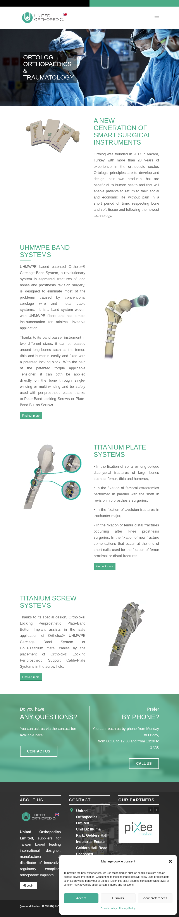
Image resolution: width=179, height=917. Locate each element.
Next (156, 810)
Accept (81, 898)
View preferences (155, 898)
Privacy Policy (127, 908)
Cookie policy (109, 908)
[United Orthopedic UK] (45, 17)
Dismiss (118, 898)
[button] (170, 861)
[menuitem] (157, 16)
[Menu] (157, 16)
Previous (150, 810)
